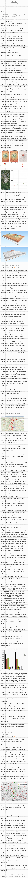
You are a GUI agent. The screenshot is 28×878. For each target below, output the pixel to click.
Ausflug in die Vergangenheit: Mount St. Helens (13, 16)
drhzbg (14, 2)
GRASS (11, 114)
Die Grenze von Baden (10, 265)
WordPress (8, 876)
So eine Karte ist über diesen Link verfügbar (10, 413)
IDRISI (16, 114)
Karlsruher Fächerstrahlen (6, 803)
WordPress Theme (15, 876)
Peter (19, 19)
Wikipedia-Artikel (14, 42)
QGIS (8, 30)
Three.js (24, 201)
